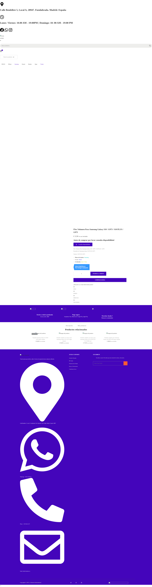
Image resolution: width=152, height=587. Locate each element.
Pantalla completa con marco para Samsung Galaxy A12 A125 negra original (64, 339)
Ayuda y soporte (74, 354)
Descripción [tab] (69, 325)
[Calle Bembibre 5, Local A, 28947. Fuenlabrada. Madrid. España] (2, 4)
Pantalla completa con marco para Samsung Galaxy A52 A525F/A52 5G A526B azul (87, 339)
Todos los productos (7, 57)
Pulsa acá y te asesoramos (107, 317)
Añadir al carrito (98, 273)
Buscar (150, 45)
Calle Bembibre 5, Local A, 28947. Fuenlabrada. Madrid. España (33, 10)
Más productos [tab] (82, 325)
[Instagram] (11, 30)
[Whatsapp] (6, 30)
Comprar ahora (100, 280)
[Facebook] (2, 30)
